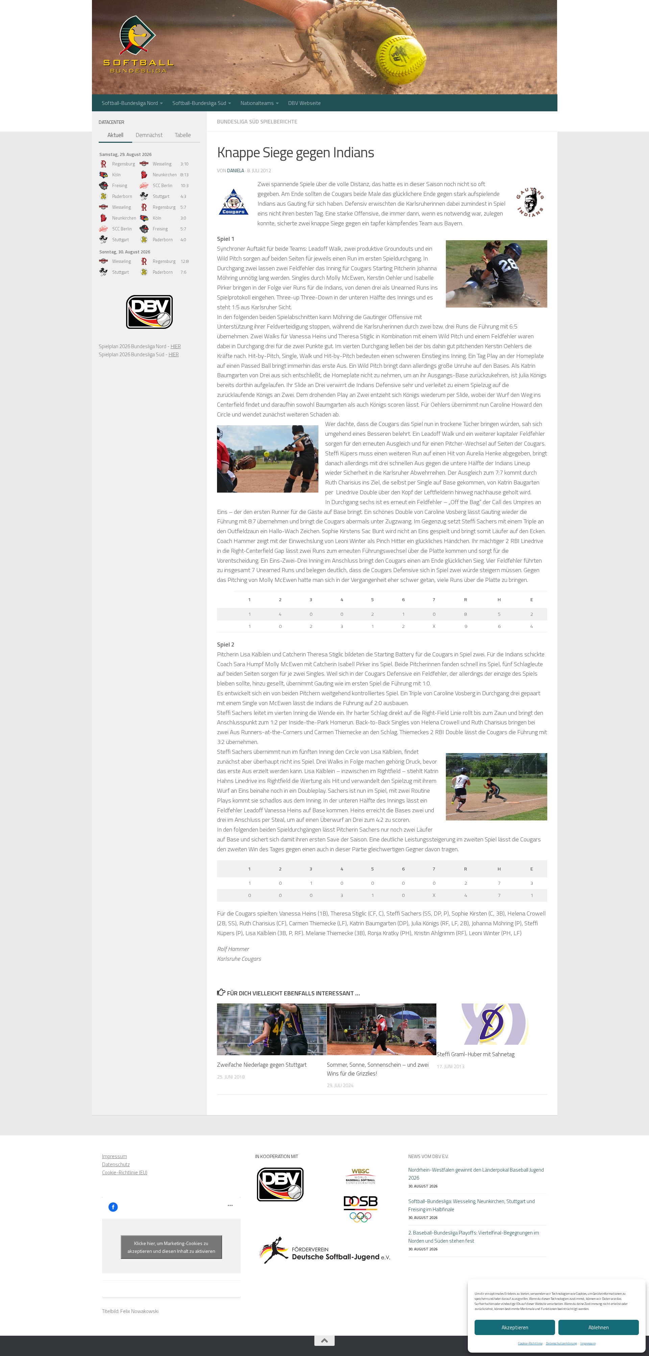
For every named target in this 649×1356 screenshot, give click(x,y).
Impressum (588, 1343)
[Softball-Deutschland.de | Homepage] (138, 44)
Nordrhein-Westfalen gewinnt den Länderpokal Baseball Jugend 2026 (476, 1174)
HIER (176, 346)
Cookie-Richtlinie (530, 1343)
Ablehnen (598, 1327)
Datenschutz (116, 1164)
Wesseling (162, 163)
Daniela (235, 170)
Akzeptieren (515, 1327)
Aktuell (115, 135)
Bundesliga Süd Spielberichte (257, 121)
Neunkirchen (165, 174)
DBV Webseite (304, 103)
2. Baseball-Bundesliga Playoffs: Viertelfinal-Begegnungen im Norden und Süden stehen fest (473, 1237)
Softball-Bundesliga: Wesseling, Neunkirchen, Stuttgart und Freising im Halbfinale (471, 1205)
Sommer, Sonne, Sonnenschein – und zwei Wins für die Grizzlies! (378, 1069)
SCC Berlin (162, 185)
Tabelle (183, 135)
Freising (119, 185)
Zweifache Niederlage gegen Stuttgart (262, 1064)
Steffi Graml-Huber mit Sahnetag (475, 1054)
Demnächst (149, 135)
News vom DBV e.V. (428, 1156)
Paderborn (122, 196)
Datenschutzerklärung (561, 1343)
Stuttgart (161, 196)
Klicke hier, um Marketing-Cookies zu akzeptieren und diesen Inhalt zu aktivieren (171, 1247)
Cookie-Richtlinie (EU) (124, 1172)
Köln (116, 174)
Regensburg (123, 163)
